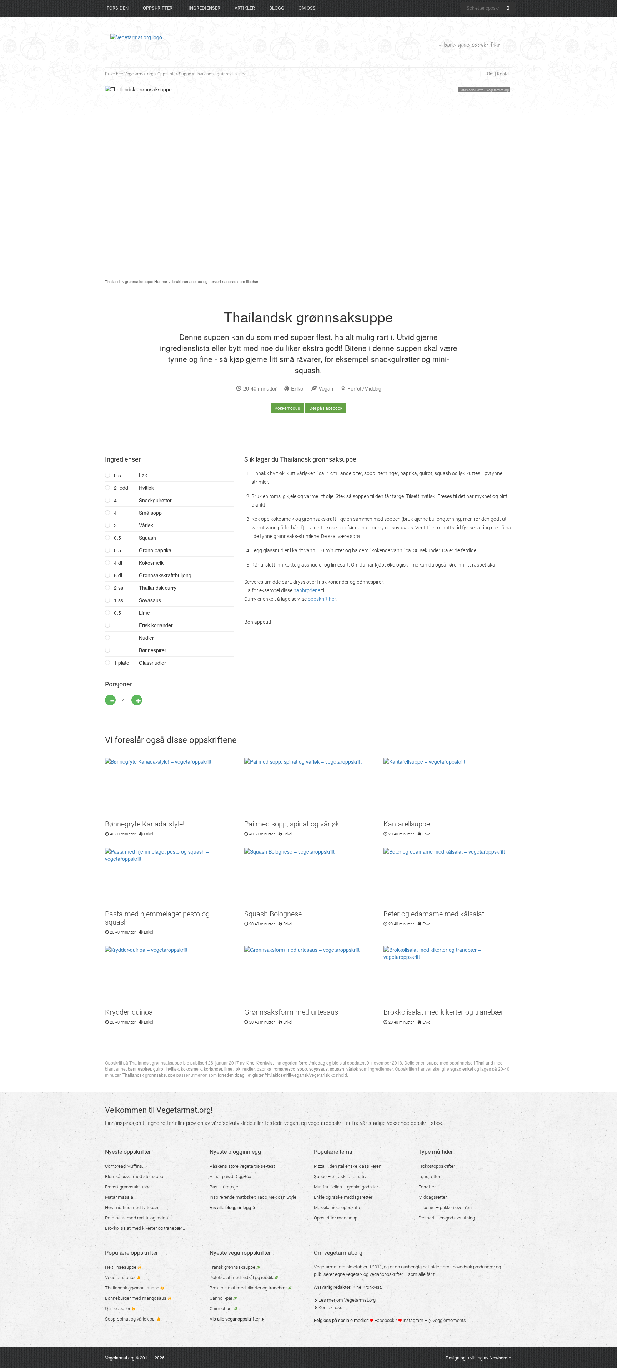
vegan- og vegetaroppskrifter (317, 1123)
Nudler (146, 637)
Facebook (383, 1320)
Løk (143, 475)
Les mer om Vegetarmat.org (346, 1300)
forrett (304, 1063)
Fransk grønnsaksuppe (233, 1267)
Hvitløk (146, 487)
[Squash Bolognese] (308, 878)
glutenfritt (261, 1075)
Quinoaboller (118, 1308)
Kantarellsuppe (406, 824)
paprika (264, 1069)
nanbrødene (307, 590)
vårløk (352, 1069)
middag (318, 1063)
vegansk (300, 1075)
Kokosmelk (151, 562)
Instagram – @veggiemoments (434, 1320)
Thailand (484, 1063)
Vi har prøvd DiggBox (230, 1176)
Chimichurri (222, 1308)
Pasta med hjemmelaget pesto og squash (157, 918)
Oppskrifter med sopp (335, 1218)
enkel (467, 1069)
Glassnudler (140, 662)
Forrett (355, 388)
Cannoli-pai (221, 1298)
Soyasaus (150, 600)
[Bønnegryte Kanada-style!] (169, 788)
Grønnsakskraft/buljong (152, 575)
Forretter (427, 1187)
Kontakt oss (329, 1307)
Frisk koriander (156, 625)
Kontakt (504, 73)
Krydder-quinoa (129, 1012)
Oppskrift (166, 73)
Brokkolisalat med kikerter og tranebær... (145, 1228)
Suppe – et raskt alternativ (340, 1176)
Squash (147, 537)
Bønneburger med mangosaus (136, 1298)
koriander (213, 1069)
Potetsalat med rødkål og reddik (242, 1277)
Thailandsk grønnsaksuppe (148, 1075)
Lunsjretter (429, 1176)
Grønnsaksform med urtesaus (291, 1012)
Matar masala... (120, 1197)
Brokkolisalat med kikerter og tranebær (443, 1012)
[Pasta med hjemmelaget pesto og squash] (169, 878)
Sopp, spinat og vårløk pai (131, 1319)
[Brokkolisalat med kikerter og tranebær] (447, 976)
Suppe (185, 73)
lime (228, 1069)
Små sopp (150, 512)
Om (490, 73)
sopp (302, 1069)
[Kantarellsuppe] (447, 788)
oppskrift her (322, 599)
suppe (433, 1063)
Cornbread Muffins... (125, 1166)
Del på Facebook (325, 408)
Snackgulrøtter (155, 500)
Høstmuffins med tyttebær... (133, 1207)
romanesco (284, 1069)
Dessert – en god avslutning (446, 1218)
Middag (372, 388)
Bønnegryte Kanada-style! (145, 824)
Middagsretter (432, 1197)
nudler (248, 1069)
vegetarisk (320, 1075)
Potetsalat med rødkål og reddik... (138, 1218)
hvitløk (172, 1069)
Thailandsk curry (145, 587)
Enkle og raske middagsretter (343, 1197)
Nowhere (500, 1357)
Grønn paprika (155, 550)
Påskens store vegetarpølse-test (242, 1166)
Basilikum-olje (224, 1187)
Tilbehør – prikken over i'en (445, 1207)
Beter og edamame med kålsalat (433, 914)
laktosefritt (281, 1075)
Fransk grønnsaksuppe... (129, 1187)
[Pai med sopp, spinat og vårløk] (308, 788)
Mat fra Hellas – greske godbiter (346, 1187)
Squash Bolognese (273, 914)
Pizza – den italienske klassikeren (347, 1166)
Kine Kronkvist (260, 1063)
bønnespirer (139, 1069)
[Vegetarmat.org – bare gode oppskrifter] (136, 37)
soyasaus (318, 1069)
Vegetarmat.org (139, 73)
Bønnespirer (151, 650)
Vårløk (146, 525)
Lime (144, 612)
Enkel (297, 388)
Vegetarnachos (121, 1277)
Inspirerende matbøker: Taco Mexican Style (253, 1197)
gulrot (158, 1069)
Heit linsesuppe (121, 1267)
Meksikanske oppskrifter (338, 1207)
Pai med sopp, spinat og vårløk (291, 824)
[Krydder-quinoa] (169, 976)
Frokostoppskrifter (436, 1166)
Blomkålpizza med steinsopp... (135, 1176)
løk (237, 1069)
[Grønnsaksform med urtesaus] (308, 976)
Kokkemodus (287, 408)
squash (337, 1069)
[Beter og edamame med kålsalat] (447, 878)
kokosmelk (191, 1069)
